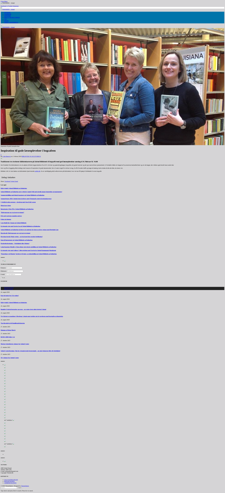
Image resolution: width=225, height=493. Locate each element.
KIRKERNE (7, 16)
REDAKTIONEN (9, 481)
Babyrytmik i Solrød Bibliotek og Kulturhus (14, 188)
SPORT (6, 21)
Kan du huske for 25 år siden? (10, 295)
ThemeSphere (25, 486)
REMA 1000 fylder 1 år (8, 337)
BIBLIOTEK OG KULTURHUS (31, 156)
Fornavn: (3, 268)
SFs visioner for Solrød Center (10, 357)
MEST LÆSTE (8, 289)
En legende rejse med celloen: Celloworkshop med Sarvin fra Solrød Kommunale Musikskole (28, 250)
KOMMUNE (7, 14)
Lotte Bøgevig (7, 156)
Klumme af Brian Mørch (8, 330)
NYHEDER (7, 12)
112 (5, 19)
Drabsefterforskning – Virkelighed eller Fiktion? (15, 243)
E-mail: (3, 274)
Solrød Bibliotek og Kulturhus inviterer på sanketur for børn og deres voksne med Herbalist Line (29, 229)
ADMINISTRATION (10, 483)
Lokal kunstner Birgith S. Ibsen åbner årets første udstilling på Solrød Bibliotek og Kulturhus (28, 247)
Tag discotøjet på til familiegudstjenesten (13, 323)
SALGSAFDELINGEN (11, 480)
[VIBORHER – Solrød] (8, 9)
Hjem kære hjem (6, 205)
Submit (20, 487)
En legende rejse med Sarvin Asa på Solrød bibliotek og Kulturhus (20, 226)
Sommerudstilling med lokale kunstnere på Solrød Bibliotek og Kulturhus (22, 195)
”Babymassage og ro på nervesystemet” (12, 212)
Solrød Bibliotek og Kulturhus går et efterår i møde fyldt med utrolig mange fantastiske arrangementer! (31, 192)
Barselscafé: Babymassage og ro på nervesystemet (15, 233)
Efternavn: (4, 271)
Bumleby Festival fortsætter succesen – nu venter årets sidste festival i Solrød (23, 309)
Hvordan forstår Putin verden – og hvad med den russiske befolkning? (22, 236)
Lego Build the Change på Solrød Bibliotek (13, 223)
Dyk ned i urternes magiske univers (11, 216)
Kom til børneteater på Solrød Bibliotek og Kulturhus (17, 240)
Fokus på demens (6, 219)
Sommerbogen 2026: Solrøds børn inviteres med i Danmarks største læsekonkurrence (26, 198)
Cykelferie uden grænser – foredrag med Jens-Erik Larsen (18, 202)
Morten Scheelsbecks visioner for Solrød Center (15, 344)
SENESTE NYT (9, 287)
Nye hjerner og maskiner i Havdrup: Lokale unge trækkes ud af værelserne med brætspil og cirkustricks (32, 316)
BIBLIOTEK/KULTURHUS (12, 17)
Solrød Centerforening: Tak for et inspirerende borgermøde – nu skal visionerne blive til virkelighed (30, 351)
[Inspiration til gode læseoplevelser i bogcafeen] (112, 144)
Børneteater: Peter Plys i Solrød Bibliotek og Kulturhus (17, 209)
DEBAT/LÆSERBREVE (11, 22)
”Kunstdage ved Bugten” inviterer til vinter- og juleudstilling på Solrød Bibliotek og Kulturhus (29, 254)
